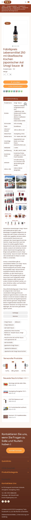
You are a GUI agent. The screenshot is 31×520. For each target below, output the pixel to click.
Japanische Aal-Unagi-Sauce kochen (15, 351)
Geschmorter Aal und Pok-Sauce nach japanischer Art (13, 338)
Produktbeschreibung (11, 99)
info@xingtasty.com (11, 497)
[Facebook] (3, 501)
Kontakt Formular (15, 450)
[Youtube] (8, 501)
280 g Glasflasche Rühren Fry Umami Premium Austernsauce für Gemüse (10, 371)
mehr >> (26, 378)
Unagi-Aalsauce (9, 325)
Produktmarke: (7, 69)
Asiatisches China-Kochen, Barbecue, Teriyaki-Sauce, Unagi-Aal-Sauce (14, 332)
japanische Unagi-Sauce (11, 345)
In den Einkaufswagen (15, 86)
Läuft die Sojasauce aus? (16, 399)
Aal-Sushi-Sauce (9, 328)
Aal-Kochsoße (8, 342)
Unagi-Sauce (8, 322)
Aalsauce (17, 322)
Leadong (4, 517)
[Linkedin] (6, 501)
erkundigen (16, 82)
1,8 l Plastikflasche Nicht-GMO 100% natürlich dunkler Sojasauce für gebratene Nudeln (20, 371)
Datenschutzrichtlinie (9, 515)
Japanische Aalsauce (10, 348)
